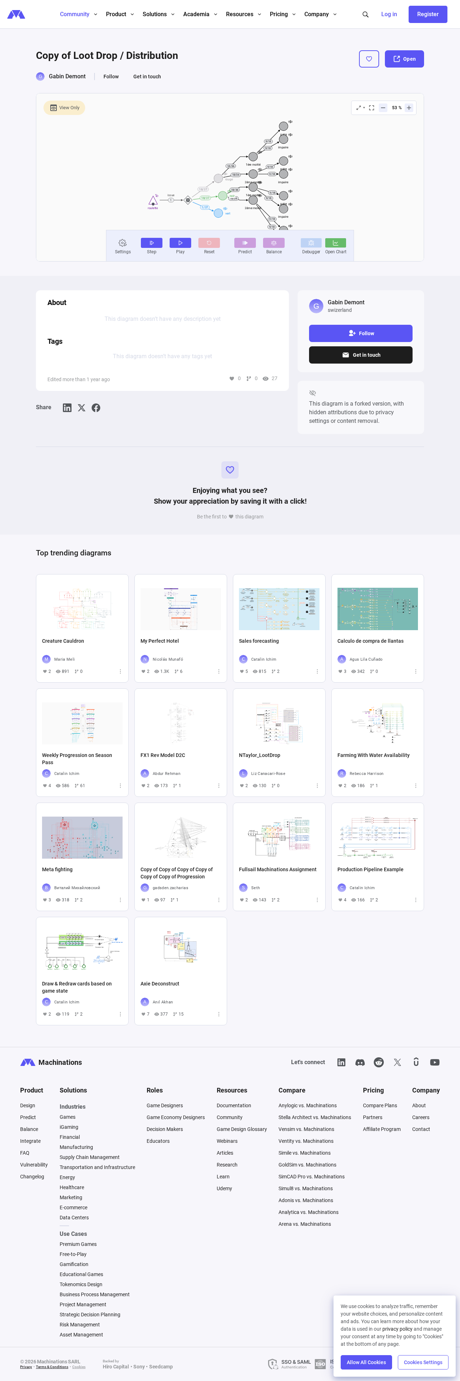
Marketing (71, 1197)
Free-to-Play (73, 1254)
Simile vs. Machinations (305, 1153)
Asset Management (81, 1335)
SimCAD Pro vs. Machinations (312, 1176)
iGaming (69, 1127)
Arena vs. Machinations (305, 1224)
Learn (223, 1176)
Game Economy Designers (176, 1117)
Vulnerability (34, 1165)
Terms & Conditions (52, 1367)
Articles (225, 1153)
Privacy (26, 1367)
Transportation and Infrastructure (97, 1167)
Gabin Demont (67, 76)
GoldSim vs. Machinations (307, 1165)
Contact (421, 1129)
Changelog (32, 1176)
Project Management (83, 1304)
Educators (158, 1141)
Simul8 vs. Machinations (306, 1188)
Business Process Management (95, 1294)
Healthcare (72, 1187)
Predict (28, 1117)
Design (27, 1105)
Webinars (227, 1141)
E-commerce (73, 1207)
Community (230, 1117)
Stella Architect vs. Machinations (315, 1117)
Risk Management (80, 1324)
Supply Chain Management (90, 1157)
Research (227, 1165)
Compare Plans (380, 1105)
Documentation (234, 1105)
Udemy (224, 1188)
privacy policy (397, 1329)
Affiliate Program (382, 1129)
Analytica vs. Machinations (309, 1212)
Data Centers (74, 1217)
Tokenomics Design (81, 1284)
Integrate (30, 1141)
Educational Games (81, 1274)
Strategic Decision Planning (90, 1314)
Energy (67, 1177)
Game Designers (165, 1105)
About (419, 1105)
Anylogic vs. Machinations (308, 1105)
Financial (70, 1137)
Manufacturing (76, 1147)
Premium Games (78, 1244)
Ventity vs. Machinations (306, 1141)
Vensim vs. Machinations (306, 1129)
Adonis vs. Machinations (306, 1200)
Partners (372, 1117)
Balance (29, 1129)
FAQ (24, 1153)
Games (67, 1117)
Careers (420, 1117)
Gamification (74, 1264)
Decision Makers (165, 1129)
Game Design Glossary (242, 1129)
